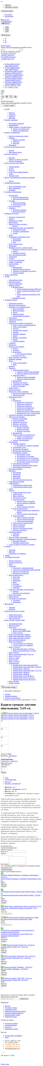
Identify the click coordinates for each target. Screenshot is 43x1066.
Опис (6, 778)
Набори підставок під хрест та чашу (25, 249)
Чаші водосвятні (18, 314)
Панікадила (17, 400)
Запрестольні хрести (16, 616)
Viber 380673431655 (11, 66)
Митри (15, 226)
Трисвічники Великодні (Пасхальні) (25, 465)
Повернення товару (11, 1029)
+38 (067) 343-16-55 (7, 55)
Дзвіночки (12, 321)
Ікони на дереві (14, 658)
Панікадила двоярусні (24, 404)
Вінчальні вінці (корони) (17, 305)
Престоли (12, 471)
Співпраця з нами (11, 1009)
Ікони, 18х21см (14, 652)
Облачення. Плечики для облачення (21, 228)
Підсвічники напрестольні (22, 451)
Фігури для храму (15, 206)
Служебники (17, 586)
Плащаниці (12, 246)
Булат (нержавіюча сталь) (17, 186)
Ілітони (11, 219)
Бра (14, 399)
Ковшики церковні (19, 334)
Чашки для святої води (20, 131)
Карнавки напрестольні (21, 543)
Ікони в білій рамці (19, 629)
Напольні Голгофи (19, 203)
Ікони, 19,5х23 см (15, 656)
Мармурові (16, 476)
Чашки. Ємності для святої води (20, 127)
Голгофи (12, 201)
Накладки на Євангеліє (21, 573)
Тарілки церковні (19, 341)
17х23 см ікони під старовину (23, 643)
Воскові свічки (18, 287)
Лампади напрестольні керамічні (28, 372)
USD (7, 31)
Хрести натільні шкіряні (25, 521)
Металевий (16, 478)
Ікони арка (12, 627)
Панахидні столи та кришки (18, 391)
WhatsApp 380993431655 (13, 77)
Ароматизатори (14, 167)
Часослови (16, 577)
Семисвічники (14, 483)
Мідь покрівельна (15, 188)
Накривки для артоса (20, 422)
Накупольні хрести (15, 152)
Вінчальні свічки (14, 282)
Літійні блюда (13, 388)
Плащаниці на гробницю (17, 553)
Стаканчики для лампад (21, 384)
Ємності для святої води (21, 129)
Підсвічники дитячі (23, 454)
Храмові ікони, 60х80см (21, 674)
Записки (15, 591)
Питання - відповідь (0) (13, 783)
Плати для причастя (15, 244)
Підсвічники (13, 442)
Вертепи (12, 158)
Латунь (11, 181)
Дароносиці (13, 318)
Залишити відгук (7, 869)
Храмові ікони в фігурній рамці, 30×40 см (27, 667)
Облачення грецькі (19, 230)
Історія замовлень (11, 1025)
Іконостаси (12, 345)
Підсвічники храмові (20, 453)
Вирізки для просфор (20, 418)
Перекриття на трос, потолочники (28, 413)
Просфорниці (13, 125)
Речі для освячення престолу (22, 480)
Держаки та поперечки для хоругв (24, 271)
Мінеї (15, 582)
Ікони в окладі (17, 633)
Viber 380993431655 (11, 69)
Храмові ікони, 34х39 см (21, 669)
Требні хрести (17, 494)
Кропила (12, 366)
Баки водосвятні (18, 309)
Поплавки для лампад (20, 382)
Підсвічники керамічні (20, 449)
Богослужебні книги (16, 575)
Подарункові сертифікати (13, 1036)
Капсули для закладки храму (18, 136)
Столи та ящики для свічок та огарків (21, 544)
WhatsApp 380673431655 (13, 73)
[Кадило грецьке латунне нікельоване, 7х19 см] (22, 713)
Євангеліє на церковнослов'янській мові (26, 570)
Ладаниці (16, 350)
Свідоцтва (16, 600)
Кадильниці (17, 352)
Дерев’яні (12, 114)
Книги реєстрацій (15, 595)
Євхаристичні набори (20, 330)
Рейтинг (3, 853)
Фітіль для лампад (19, 386)
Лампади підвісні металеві (26, 379)
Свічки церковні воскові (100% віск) (29, 289)
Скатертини (13, 257)
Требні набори (14, 264)
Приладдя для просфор (17, 417)
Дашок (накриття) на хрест (22, 492)
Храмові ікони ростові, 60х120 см (24, 679)
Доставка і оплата (11, 1008)
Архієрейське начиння (16, 481)
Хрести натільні (18, 516)
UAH (7, 29)
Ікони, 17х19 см (14, 647)
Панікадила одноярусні (25, 402)
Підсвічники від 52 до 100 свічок (28, 460)
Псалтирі (16, 584)
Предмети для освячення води (19, 307)
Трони (11, 489)
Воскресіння (13, 195)
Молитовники (13, 597)
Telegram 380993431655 (13, 84)
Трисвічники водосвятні (21, 316)
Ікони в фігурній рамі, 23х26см (19, 638)
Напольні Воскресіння (20, 197)
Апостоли (16, 579)
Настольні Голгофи (19, 204)
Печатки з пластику (23, 431)
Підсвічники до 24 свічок (25, 456)
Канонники (17, 580)
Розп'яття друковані (19, 210)
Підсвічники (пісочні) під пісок (27, 462)
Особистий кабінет (7, 11)
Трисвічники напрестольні (22, 467)
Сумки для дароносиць (16, 260)
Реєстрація (8, 14)
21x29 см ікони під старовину (23, 645)
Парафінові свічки (19, 298)
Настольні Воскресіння (21, 199)
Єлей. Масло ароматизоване (18, 172)
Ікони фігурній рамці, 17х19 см (23, 649)
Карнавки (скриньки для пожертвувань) (22, 539)
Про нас (8, 5)
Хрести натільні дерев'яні (25, 517)
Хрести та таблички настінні (22, 528)
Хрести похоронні (19, 525)
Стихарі (11, 258)
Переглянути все (6, 763)
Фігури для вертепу (15, 161)
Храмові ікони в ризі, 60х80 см (23, 676)
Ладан (11, 174)
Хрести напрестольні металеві (27, 514)
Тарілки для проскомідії (21, 440)
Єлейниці (12, 343)
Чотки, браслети (18, 496)
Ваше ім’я (4, 851)
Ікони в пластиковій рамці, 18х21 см (21, 654)
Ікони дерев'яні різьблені (17, 640)
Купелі (15, 312)
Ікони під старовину (16, 642)
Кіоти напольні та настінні (18, 357)
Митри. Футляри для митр (18, 224)
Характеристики (10, 779)
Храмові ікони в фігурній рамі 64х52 (25, 665)
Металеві (12, 118)
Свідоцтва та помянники (17, 598)
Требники (16, 588)
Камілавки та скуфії (15, 221)
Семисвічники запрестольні (22, 485)
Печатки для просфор (20, 426)
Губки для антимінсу (20, 327)
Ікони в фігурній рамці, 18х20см (20, 636)
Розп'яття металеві (19, 212)
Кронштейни (17, 381)
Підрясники (17, 240)
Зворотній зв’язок (11, 1017)
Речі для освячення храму (17, 255)
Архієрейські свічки (15, 280)
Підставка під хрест (19, 498)
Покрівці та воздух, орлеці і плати (20, 248)
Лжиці (15, 336)
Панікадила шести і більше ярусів (28, 411)
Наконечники (17, 267)
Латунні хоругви (14, 618)
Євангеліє (12, 566)
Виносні (11, 113)
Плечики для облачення (21, 231)
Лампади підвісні (19, 375)
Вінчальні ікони (14, 625)
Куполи (11, 150)
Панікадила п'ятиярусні (25, 409)
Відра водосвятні (18, 310)
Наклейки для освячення (21, 593)
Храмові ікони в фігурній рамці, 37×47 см (27, 670)
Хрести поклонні (18, 526)
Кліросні (12, 116)
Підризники (17, 239)
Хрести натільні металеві (25, 519)
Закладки (8, 1027)
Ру (5, 40)
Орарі (11, 235)
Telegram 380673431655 (13, 80)
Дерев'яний (17, 474)
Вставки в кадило (19, 355)
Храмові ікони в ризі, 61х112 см (23, 678)
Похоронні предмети (16, 303)
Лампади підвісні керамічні (26, 377)
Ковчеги (12, 138)
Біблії (10, 564)
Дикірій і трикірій (19, 444)
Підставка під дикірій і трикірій (27, 445)
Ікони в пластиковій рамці (22, 631)
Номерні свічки (14, 285)
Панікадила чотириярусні (25, 408)
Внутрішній (17, 472)
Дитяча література (15, 561)
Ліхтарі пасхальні (15, 390)
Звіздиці (15, 332)
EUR (7, 27)
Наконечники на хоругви (21, 269)
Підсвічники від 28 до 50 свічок (27, 458)
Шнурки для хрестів (20, 530)
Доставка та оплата (12, 7)
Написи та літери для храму (18, 159)
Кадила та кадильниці (16, 346)
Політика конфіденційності (14, 1013)
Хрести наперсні (19, 499)
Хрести (11, 490)
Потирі (15, 339)
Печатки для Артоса (20, 424)
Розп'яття (12, 208)
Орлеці (15, 251)
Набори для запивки (20, 337)
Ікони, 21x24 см (14, 661)
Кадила (15, 348)
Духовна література (15, 562)
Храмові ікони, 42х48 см (21, 672)
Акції (6, 1037)
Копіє (11, 361)
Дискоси (16, 328)
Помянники (17, 602)
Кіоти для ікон (14, 681)
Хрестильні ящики (15, 532)
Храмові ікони (14, 663)
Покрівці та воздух (19, 253)
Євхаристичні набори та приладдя (21, 323)
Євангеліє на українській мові (23, 568)
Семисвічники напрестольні (22, 487)
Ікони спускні (13, 660)
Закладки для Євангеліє (17, 217)
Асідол (11, 168)
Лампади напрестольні (21, 370)
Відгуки (8, 782)
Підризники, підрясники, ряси (19, 237)
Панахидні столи (18, 395)
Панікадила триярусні (24, 406)
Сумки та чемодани (15, 262)
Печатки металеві (23, 429)
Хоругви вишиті (18, 273)
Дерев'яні (16, 534)
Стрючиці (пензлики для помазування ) (22, 415)
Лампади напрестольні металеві (27, 373)
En (6, 42)
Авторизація (9, 16)
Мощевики (12, 145)
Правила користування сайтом (15, 1011)
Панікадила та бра (15, 397)
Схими (15, 233)
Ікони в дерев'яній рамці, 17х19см (24, 651)
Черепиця (12, 190)
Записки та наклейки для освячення (21, 589)
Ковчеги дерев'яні (19, 140)
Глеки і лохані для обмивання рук (24, 325)
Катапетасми (13, 222)
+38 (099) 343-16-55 (7, 59)
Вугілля (11, 170)
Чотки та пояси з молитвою (18, 537)
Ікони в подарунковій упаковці (19, 634)
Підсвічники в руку (19, 447)
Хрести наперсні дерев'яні (26, 501)
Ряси (14, 242)
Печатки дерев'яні (23, 427)
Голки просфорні (18, 420)
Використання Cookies (12, 1015)
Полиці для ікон (14, 683)
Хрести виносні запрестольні (23, 523)
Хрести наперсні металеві (25, 507)
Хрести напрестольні (20, 508)
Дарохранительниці (15, 319)
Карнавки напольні (19, 541)
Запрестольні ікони (15, 615)
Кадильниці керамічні (16, 123)
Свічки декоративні (15, 283)
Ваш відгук (4, 864)
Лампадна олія (14, 176)
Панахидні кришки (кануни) (22, 393)
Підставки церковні (15, 469)
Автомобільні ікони (15, 624)
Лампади (12, 368)
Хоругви (12, 265)
